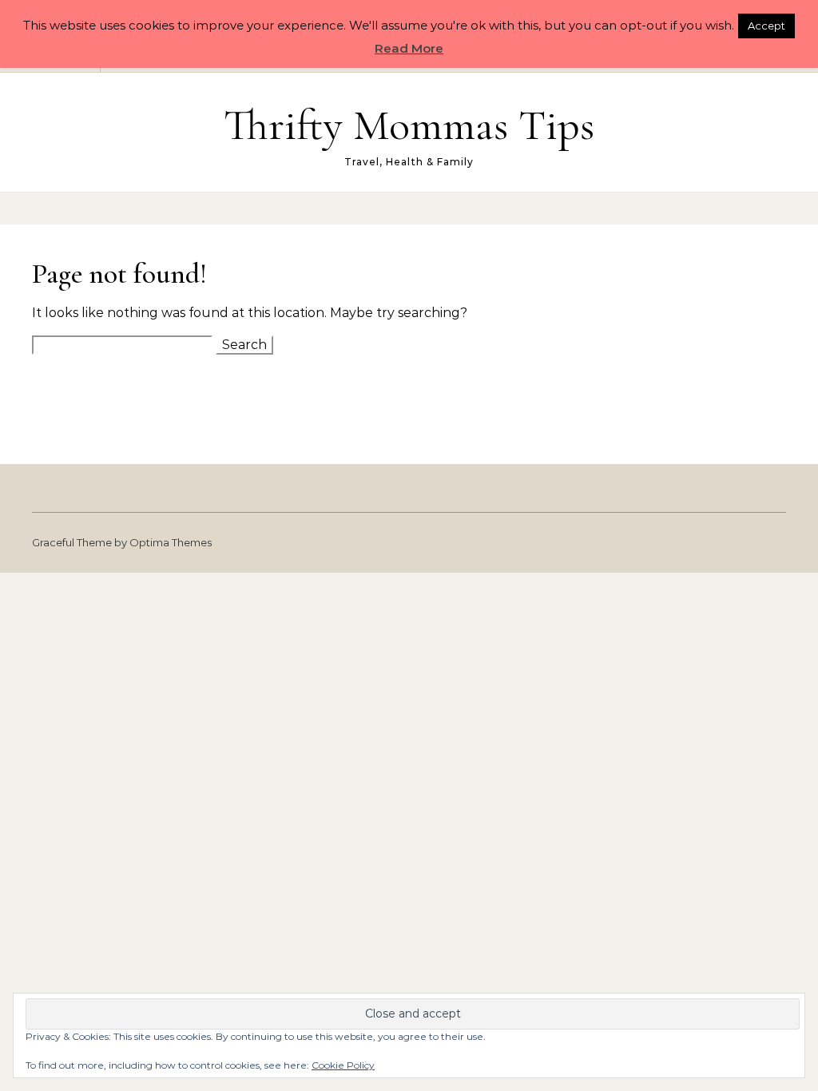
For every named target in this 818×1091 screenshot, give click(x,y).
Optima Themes (170, 542)
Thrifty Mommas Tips (409, 125)
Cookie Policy (343, 1065)
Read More (409, 48)
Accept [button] (766, 25)
